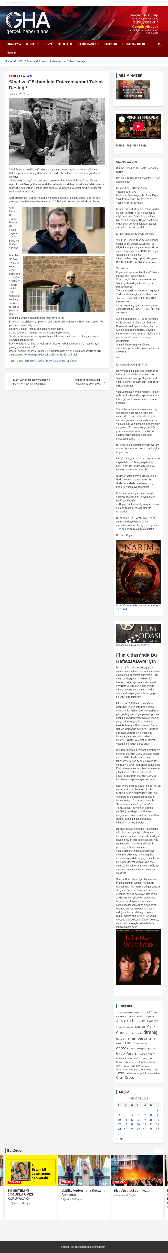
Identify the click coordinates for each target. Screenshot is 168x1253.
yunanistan (154, 1073)
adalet (132, 1016)
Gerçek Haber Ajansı (138, 1049)
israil (118, 1065)
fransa (136, 1043)
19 (132, 1124)
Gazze (143, 1043)
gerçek (122, 1048)
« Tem (119, 1139)
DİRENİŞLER (64, 44)
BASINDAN (110, 44)
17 (119, 1124)
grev (154, 1049)
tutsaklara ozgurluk (136, 1073)
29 (151, 1129)
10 (119, 1119)
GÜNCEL (31, 44)
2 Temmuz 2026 (122, 1195)
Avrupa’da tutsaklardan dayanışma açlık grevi (87, 381)
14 (144, 1119)
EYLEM (119, 1043)
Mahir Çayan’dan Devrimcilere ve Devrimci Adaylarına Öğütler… (31, 381)
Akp (119, 1021)
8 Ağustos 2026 (69, 1199)
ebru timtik (123, 1038)
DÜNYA (48, 44)
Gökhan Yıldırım (44, 361)
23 (157, 1124)
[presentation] (156, 1150)
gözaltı (120, 1058)
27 (138, 1129)
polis (136, 1069)
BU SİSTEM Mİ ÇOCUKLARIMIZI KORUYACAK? (20, 1194)
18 (125, 1124)
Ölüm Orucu (59, 361)
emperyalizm (143, 1038)
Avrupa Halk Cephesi (124, 1027)
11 (125, 1119)
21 (144, 1124)
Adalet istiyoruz (145, 1016)
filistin (127, 1043)
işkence (126, 1066)
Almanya (152, 1021)
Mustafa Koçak (124, 1069)
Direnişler (15, 76)
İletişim (11, 52)
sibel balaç (72, 361)
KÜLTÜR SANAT (86, 44)
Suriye (155, 1070)
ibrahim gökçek (148, 1062)
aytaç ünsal (140, 1027)
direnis (139, 1033)
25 (125, 1129)
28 (144, 1129)
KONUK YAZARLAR (133, 44)
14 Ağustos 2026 (16, 1203)
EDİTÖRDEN (14, 1182)
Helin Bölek (129, 1062)
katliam (135, 1065)
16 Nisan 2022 (16, 94)
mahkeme (146, 1066)
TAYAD (120, 1073)
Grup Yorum (126, 1053)
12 (132, 1119)
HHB (138, 1062)
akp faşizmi (134, 1020)
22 (151, 1124)
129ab (143, 1013)
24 (119, 1129)
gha (27, 94)
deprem (130, 1033)
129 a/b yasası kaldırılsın (127, 1013)
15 (151, 1119)
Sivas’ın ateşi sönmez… (132, 1190)
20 (138, 1124)
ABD (149, 1012)
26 (132, 1129)
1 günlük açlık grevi (25, 361)
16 (157, 1119)
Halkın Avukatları (132, 1058)
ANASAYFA (14, 44)
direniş (150, 1032)
